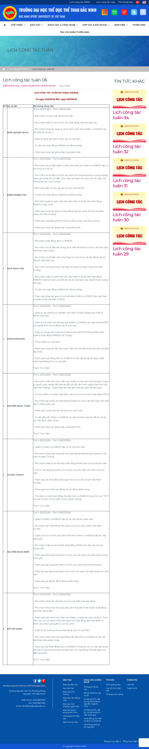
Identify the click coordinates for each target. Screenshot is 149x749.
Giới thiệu (17, 25)
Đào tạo (35, 25)
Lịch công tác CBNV (80, 2)
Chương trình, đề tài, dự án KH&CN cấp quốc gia (92, 712)
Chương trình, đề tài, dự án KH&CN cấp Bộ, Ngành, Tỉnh (92, 703)
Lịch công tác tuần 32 (127, 149)
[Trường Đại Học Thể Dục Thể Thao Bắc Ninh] (10, 13)
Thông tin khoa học (91, 688)
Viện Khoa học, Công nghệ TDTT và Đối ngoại (29, 85)
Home (4, 69)
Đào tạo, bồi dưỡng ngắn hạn (71, 705)
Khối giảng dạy (113, 684)
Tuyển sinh (138, 25)
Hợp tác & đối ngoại (95, 25)
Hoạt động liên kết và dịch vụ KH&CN (93, 719)
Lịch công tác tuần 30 (127, 217)
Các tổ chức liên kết (113, 689)
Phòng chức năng (114, 694)
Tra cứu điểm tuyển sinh (74, 32)
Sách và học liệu (70, 722)
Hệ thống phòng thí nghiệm (92, 725)
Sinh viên (119, 25)
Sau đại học (68, 688)
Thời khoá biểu (125, 2)
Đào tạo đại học (70, 684)
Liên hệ (130, 684)
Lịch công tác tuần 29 (127, 251)
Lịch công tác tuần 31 (127, 183)
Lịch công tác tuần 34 (127, 115)
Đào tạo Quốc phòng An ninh (70, 711)
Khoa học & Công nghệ (61, 25)
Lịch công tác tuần (105, 2)
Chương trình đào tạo (71, 717)
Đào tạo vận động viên (71, 699)
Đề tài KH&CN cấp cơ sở (92, 694)
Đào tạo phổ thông (69, 693)
